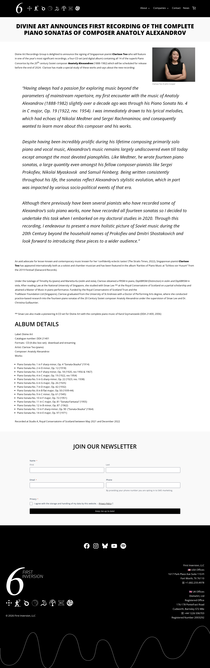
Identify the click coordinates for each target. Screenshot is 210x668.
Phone (109, 479)
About (143, 8)
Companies (159, 8)
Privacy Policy (105, 503)
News (186, 8)
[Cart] (194, 8)
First (32, 464)
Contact (176, 8)
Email (33, 479)
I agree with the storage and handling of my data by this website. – (73, 503)
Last (108, 464)
